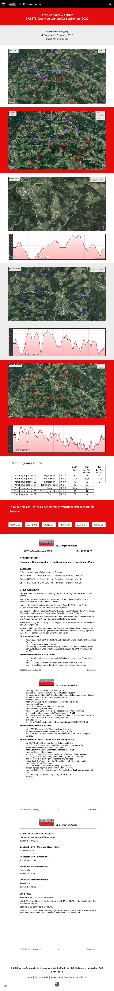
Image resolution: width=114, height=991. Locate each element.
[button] (3, 4)
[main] (57, 17)
